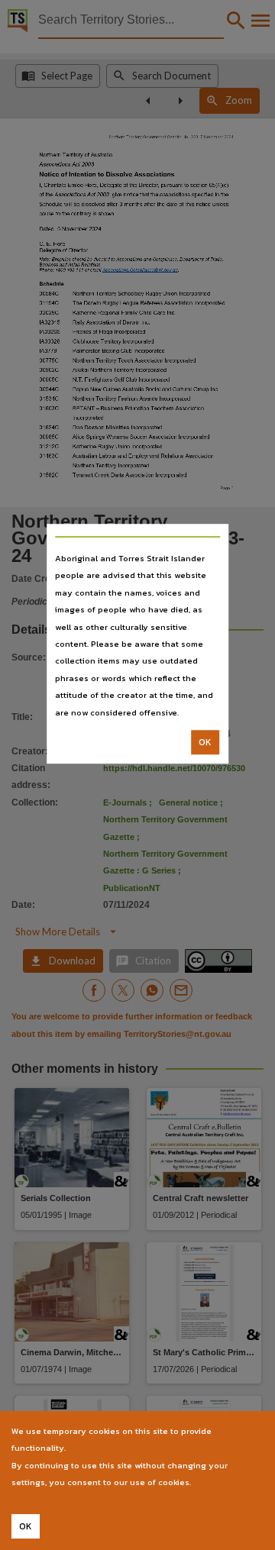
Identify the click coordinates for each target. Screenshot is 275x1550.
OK (205, 742)
